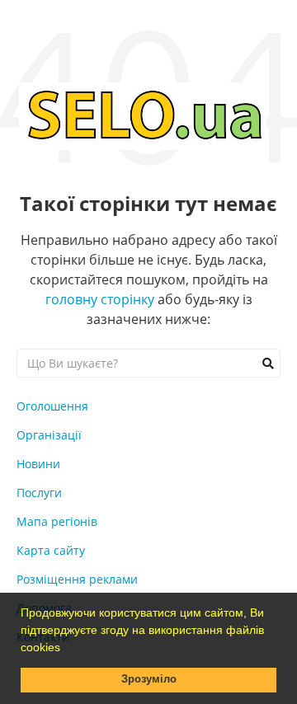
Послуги (39, 492)
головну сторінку (99, 299)
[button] (66, 648)
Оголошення (52, 406)
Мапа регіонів (56, 521)
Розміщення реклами (77, 579)
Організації (49, 435)
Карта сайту (50, 550)
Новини (38, 464)
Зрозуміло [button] (149, 679)
